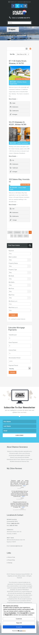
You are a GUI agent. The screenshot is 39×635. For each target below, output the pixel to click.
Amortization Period (14, 358)
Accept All (19, 627)
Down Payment (13, 342)
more (24, 485)
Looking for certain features (17, 319)
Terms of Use (11, 557)
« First (10, 232)
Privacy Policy (11, 560)
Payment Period (13, 365)
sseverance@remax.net (24, 2)
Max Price (11, 295)
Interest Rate (12, 350)
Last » (26, 236)
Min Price (11, 288)
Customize (19, 618)
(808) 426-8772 (15, 523)
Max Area (13, 307)
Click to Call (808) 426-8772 (21, 18)
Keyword (11, 250)
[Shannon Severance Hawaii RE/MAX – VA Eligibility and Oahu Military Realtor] (19, 12)
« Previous (17, 232)
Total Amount (13, 335)
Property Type (13, 269)
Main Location (13, 257)
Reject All (19, 623)
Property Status (13, 263)
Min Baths (11, 282)
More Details (12, 99)
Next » (20, 236)
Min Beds (11, 276)
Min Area (13, 301)
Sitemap (10, 562)
